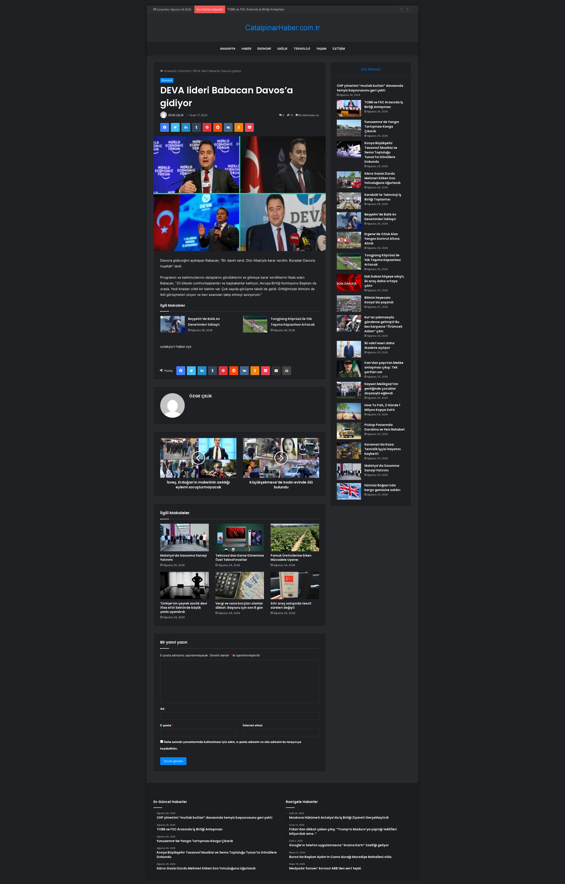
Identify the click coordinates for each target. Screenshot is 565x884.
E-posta (166, 725)
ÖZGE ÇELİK (176, 115)
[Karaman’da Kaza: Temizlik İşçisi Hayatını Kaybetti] (349, 450)
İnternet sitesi (252, 725)
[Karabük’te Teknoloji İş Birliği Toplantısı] (349, 201)
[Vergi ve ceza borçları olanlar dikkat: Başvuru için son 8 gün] (239, 585)
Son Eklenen (371, 69)
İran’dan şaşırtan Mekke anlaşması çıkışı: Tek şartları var (383, 367)
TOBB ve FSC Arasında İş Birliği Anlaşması (383, 104)
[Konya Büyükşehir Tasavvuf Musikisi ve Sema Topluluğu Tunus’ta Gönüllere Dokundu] (349, 149)
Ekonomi (264, 48)
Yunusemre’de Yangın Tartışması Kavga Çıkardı (259, 9)
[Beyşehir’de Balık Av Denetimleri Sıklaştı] (172, 324)
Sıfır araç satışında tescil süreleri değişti (291, 605)
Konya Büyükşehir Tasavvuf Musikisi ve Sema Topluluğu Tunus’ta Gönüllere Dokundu (380, 152)
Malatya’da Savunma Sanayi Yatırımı (183, 557)
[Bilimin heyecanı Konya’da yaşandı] (349, 303)
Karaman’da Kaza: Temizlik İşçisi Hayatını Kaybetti (382, 449)
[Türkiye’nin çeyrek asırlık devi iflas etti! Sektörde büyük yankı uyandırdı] (184, 585)
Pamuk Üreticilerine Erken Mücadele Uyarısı (291, 557)
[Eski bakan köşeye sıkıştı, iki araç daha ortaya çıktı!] (349, 282)
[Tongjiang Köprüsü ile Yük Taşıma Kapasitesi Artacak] (255, 324)
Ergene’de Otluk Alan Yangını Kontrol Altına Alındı (381, 239)
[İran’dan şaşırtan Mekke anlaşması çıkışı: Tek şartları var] (349, 369)
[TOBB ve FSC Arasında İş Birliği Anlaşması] (349, 108)
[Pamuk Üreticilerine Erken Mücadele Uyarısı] (295, 537)
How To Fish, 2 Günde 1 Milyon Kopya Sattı (382, 407)
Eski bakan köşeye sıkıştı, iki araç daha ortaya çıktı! (384, 281)
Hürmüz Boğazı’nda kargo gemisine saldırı (382, 487)
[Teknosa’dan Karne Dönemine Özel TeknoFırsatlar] (239, 537)
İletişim (339, 48)
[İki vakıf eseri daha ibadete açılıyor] (349, 349)
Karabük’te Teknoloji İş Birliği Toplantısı (382, 197)
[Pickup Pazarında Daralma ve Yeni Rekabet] (349, 431)
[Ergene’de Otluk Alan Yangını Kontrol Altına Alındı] (349, 240)
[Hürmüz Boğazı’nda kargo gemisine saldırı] (349, 491)
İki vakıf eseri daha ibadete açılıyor (379, 345)
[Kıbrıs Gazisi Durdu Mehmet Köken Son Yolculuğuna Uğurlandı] (349, 179)
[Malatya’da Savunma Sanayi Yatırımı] (184, 537)
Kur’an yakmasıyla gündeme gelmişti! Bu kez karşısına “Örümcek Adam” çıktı (383, 324)
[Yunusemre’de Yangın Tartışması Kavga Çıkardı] (349, 128)
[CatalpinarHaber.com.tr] (282, 27)
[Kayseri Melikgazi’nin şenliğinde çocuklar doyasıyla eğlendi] (349, 390)
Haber (246, 48)
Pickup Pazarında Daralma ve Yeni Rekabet (384, 427)
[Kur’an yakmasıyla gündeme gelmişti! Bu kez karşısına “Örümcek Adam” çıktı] (349, 323)
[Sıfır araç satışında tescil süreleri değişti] (295, 585)
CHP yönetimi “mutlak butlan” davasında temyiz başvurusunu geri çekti (370, 88)
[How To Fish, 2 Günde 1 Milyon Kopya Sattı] (349, 411)
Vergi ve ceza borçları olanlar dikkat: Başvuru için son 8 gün (239, 605)
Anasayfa (227, 48)
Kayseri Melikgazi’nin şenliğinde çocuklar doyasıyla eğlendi (381, 388)
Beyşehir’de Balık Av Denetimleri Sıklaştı (380, 216)
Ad (163, 708)
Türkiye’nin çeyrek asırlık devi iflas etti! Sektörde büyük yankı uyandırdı (183, 607)
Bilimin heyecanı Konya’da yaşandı (379, 299)
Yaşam (321, 48)
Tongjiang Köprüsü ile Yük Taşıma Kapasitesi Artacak (382, 260)
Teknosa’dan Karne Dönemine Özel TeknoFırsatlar (239, 557)
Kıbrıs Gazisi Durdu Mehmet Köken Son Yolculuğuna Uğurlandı (382, 178)
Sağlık (282, 48)
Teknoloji (302, 48)
